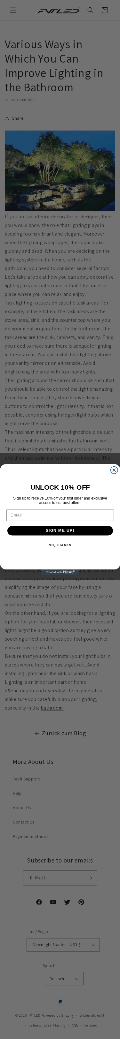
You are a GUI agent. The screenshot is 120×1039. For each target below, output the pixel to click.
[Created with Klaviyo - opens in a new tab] (60, 572)
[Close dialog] (114, 470)
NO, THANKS (60, 545)
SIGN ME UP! (60, 530)
